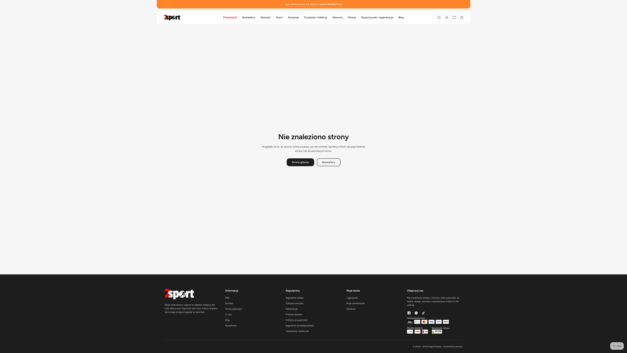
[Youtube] (416, 313)
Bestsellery (328, 162)
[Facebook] (409, 313)
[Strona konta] (447, 17)
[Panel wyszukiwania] (439, 17)
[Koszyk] (462, 17)
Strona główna (300, 162)
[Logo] (172, 17)
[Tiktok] (423, 313)
